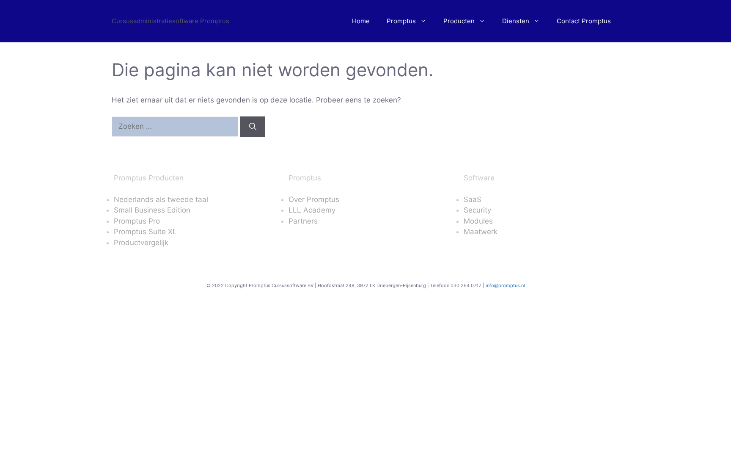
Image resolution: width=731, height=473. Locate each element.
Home (361, 21)
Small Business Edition (152, 210)
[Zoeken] (252, 126)
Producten (459, 21)
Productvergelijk (141, 242)
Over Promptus (314, 199)
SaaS (472, 199)
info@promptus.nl (505, 285)
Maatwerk (480, 231)
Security (477, 210)
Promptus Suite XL (145, 231)
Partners (303, 221)
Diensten (515, 21)
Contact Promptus (584, 21)
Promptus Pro (137, 221)
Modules (478, 221)
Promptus (401, 21)
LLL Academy (312, 210)
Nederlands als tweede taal (161, 199)
